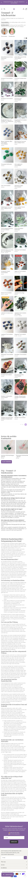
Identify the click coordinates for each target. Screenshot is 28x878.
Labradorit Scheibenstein (7, 313)
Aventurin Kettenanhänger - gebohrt (7, 456)
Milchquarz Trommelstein (7, 354)
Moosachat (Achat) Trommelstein (19, 375)
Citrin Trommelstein (5, 185)
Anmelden (25, 857)
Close (14, 861)
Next (25, 424)
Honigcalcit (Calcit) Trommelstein (5, 272)
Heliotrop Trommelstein (20, 250)
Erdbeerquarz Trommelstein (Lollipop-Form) (7, 207)
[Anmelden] (23, 9)
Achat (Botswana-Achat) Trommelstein (20, 57)
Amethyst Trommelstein (7, 98)
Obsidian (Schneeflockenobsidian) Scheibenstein (7, 418)
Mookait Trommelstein (6, 374)
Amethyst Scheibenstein (20, 78)
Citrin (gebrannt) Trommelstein (18, 165)
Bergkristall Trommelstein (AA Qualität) (21, 120)
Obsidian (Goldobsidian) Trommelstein (6, 397)
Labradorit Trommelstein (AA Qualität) (20, 313)
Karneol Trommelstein (6, 292)
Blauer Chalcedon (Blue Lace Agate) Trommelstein (6, 143)
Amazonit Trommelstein (7, 78)
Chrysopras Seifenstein (6, 164)
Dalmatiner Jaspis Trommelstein (19, 186)
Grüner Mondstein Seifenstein (19, 229)
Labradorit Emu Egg (19, 292)
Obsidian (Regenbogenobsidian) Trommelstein (20, 397)
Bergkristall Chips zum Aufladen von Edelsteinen (7, 120)
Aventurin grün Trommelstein (18, 99)
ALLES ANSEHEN (6, 461)
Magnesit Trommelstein (20, 334)
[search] (4, 9)
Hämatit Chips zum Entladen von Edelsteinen (7, 250)
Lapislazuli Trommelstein (7, 334)
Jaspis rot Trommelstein (20, 271)
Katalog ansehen (2, 9)
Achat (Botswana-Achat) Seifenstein (7, 57)
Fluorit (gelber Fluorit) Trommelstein (20, 207)
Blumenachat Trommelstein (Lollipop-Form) (20, 142)
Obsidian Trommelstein (20, 417)
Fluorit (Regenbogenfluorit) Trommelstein (7, 229)
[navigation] (1, 2)
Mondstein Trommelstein (21, 354)
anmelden (14, 841)
